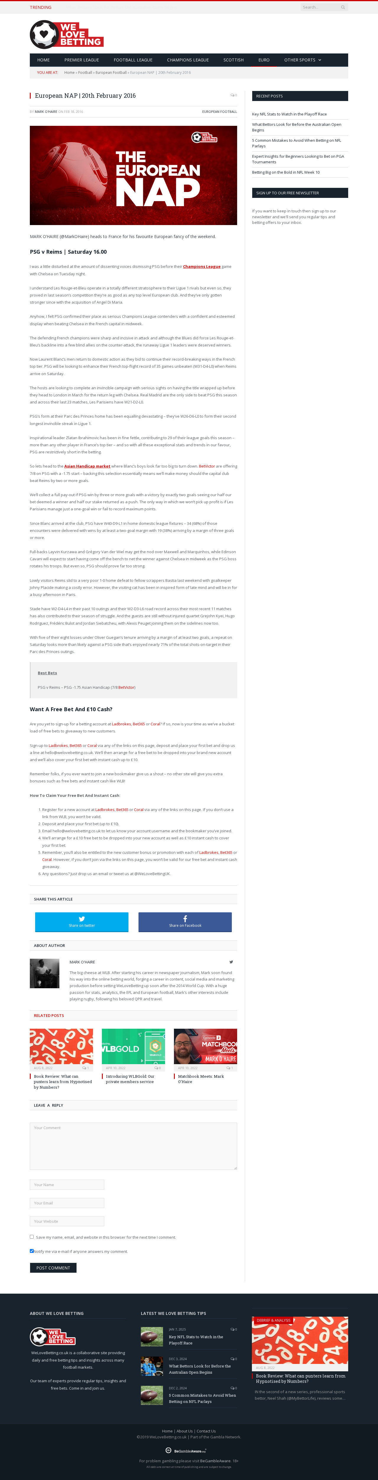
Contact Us (206, 1431)
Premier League (81, 60)
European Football (111, 72)
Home (69, 72)
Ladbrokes (121, 724)
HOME (43, 60)
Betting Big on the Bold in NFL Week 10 (286, 172)
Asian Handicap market (87, 466)
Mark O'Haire (46, 111)
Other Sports (299, 60)
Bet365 (139, 724)
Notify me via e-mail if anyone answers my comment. (81, 1251)
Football (85, 72)
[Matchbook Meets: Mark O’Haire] (205, 1049)
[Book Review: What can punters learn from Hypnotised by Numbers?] (61, 1049)
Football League (133, 60)
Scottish (234, 60)
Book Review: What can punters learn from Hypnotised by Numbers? (63, 1082)
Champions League (188, 60)
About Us (185, 1431)
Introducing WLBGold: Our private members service (130, 1079)
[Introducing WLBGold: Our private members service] (133, 1049)
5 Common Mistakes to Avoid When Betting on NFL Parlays (202, 1398)
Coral (155, 724)
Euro (264, 60)
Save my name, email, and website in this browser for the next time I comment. (106, 1237)
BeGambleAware (215, 1460)
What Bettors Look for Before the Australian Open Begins (121, 7)
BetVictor (207, 466)
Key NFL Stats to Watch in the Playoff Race (289, 114)
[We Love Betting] (67, 33)
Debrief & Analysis (273, 1320)
